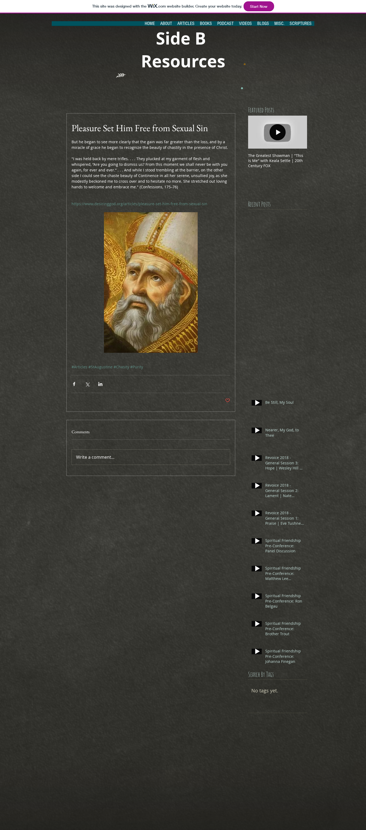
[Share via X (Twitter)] (87, 384)
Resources (183, 61)
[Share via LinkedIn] (100, 384)
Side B (183, 38)
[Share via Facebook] (74, 384)
